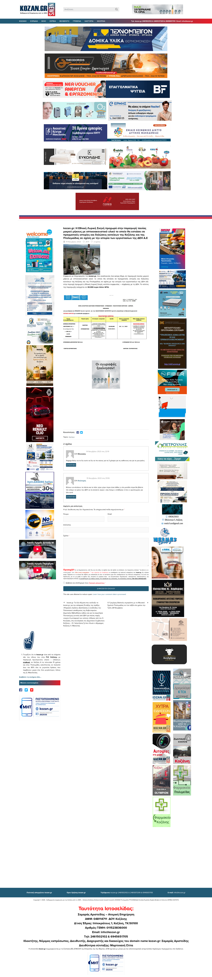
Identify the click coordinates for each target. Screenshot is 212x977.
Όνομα (65, 514)
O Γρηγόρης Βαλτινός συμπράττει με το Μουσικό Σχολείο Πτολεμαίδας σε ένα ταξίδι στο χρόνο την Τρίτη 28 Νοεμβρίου (126, 605)
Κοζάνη (72, 437)
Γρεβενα (77, 21)
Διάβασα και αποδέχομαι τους (85, 583)
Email (110, 514)
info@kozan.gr (176, 892)
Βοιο (43, 21)
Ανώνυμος (82, 480)
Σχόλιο (65, 535)
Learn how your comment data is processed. (109, 594)
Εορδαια (34, 21)
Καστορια (89, 21)
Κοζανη (22, 21)
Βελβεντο (64, 21)
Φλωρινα (101, 21)
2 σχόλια (97, 242)
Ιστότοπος (67, 525)
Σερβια (53, 21)
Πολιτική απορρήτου (82, 572)
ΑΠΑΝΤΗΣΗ (71, 465)
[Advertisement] (39, 609)
